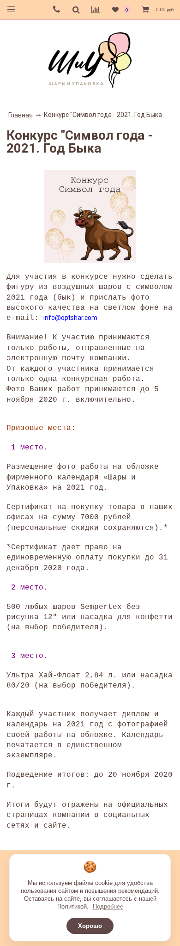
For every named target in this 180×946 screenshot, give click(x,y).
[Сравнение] (95, 9)
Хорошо (90, 925)
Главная (20, 115)
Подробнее (108, 906)
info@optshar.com (70, 317)
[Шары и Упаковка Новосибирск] (90, 59)
